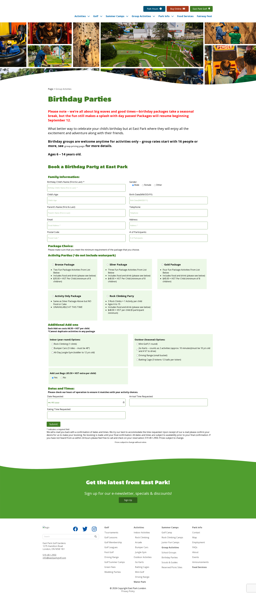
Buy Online (175, 8)
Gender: (133, 181)
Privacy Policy (128, 591)
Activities (139, 527)
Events (195, 557)
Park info (197, 527)
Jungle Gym (140, 552)
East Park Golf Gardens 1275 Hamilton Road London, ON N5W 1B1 (54, 546)
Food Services (199, 567)
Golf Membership (113, 542)
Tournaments (111, 532)
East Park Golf (200, 8)
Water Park (140, 581)
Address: (133, 219)
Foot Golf (109, 552)
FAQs (194, 547)
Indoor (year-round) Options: (65, 339)
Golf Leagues (111, 547)
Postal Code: (53, 232)
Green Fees (110, 567)
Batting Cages (142, 567)
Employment (198, 542)
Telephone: (135, 207)
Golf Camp (167, 532)
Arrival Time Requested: (141, 396)
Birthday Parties (170, 557)
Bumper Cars (141, 547)
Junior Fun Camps (170, 542)
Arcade (138, 542)
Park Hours (152, 8)
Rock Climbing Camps (172, 537)
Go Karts (139, 562)
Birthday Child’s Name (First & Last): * (65, 181)
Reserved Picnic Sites (172, 567)
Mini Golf (139, 572)
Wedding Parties (112, 572)
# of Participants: (138, 232)
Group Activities (63, 89)
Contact (196, 532)
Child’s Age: (52, 194)
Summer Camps (170, 527)
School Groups (169, 552)
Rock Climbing (142, 537)
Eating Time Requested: (59, 409)
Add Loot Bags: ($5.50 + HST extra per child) (73, 373)
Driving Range (111, 557)
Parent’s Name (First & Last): (61, 207)
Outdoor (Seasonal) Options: (150, 339)
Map (194, 537)
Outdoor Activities (143, 557)
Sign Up (128, 500)
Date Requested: (55, 396)
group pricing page (74, 146)
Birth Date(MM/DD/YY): (141, 194)
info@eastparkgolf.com (54, 557)
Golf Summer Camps (114, 562)
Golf (106, 527)
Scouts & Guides (170, 562)
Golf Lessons (110, 537)
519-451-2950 (49, 554)
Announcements (200, 562)
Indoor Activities (142, 532)
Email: (50, 219)
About (195, 552)
